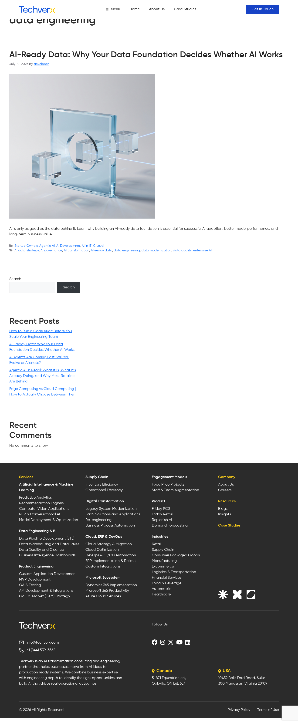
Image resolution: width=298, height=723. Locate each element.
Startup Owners (26, 245)
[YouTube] (179, 642)
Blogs (222, 509)
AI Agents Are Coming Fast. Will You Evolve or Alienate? (39, 360)
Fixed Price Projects (168, 485)
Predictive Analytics (35, 498)
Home (134, 9)
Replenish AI (162, 520)
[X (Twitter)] (170, 642)
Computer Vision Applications (44, 509)
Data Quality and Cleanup (41, 550)
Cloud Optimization (102, 550)
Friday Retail (162, 514)
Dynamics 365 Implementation (111, 585)
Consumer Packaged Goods (176, 555)
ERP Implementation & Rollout (110, 561)
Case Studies (185, 9)
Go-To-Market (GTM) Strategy (44, 596)
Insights (224, 514)
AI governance (51, 250)
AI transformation (76, 250)
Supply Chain (96, 477)
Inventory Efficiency (101, 485)
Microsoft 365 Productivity (107, 591)
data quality (182, 250)
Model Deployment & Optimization (48, 520)
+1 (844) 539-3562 (41, 650)
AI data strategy (26, 250)
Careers (224, 490)
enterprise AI (202, 250)
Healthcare (161, 594)
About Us (157, 9)
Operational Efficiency (104, 490)
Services (26, 477)
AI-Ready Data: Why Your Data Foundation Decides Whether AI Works (146, 55)
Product (158, 501)
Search (15, 279)
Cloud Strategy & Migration (108, 544)
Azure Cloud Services (103, 596)
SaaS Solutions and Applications (112, 514)
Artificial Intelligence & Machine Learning (46, 487)
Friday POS (161, 509)
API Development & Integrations (46, 591)
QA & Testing (30, 585)
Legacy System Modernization (111, 509)
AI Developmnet (68, 245)
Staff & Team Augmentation (175, 490)
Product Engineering (36, 566)
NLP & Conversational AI (39, 514)
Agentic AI (47, 245)
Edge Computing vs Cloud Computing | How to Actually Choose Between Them (43, 391)
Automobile (161, 589)
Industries (160, 537)
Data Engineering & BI (37, 531)
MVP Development (35, 579)
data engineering (127, 250)
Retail (156, 544)
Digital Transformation (104, 501)
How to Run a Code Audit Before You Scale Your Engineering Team (40, 334)
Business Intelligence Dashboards (47, 555)
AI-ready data (101, 250)
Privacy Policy (239, 710)
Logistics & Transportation (174, 572)
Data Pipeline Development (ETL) (46, 539)
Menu (115, 9)
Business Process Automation (110, 525)
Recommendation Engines (41, 503)
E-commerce (163, 566)
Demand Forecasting (170, 525)
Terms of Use (268, 710)
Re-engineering (98, 520)
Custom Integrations (102, 566)
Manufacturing (164, 561)
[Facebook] (154, 642)
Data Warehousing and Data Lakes (49, 544)
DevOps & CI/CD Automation (110, 555)
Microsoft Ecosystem (103, 578)
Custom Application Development (48, 574)
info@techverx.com (43, 643)
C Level (98, 245)
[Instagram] (162, 642)
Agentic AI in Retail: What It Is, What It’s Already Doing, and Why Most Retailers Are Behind (42, 375)
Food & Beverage (166, 583)
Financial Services (166, 578)
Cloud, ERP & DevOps (103, 537)
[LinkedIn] (187, 642)
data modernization (156, 250)
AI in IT (86, 245)
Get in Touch (263, 9)
